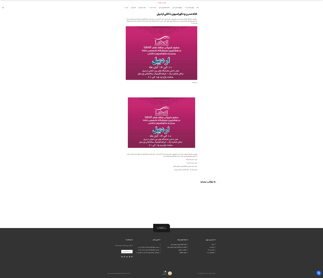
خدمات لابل (153, 7)
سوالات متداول (182, 250)
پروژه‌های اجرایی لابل (177, 7)
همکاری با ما (210, 252)
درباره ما (212, 247)
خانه (197, 7)
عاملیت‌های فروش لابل (164, 7)
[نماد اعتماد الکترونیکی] (161, 273)
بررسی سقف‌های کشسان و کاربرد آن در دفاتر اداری (148, 247)
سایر (127, 7)
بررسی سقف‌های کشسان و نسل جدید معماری (148, 250)
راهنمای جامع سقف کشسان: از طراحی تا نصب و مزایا (148, 252)
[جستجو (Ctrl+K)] (3, 7)
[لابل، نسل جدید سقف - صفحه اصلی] (161, 3)
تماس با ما (211, 250)
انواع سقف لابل (190, 7)
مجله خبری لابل (142, 7)
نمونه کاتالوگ (183, 252)
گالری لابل (133, 7)
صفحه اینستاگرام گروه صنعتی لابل (177, 247)
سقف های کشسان (187, 156)
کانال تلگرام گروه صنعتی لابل (179, 244)
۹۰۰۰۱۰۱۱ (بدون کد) (127, 251)
